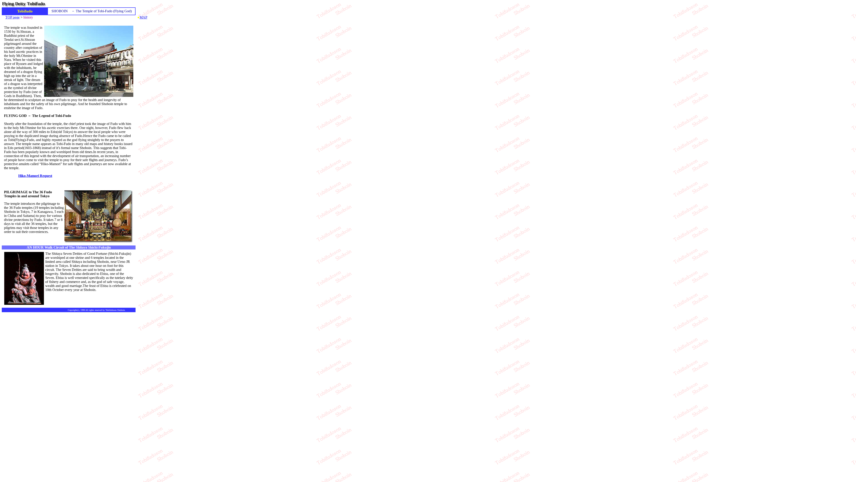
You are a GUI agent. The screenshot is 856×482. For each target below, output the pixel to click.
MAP (143, 17)
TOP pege (12, 17)
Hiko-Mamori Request (35, 176)
